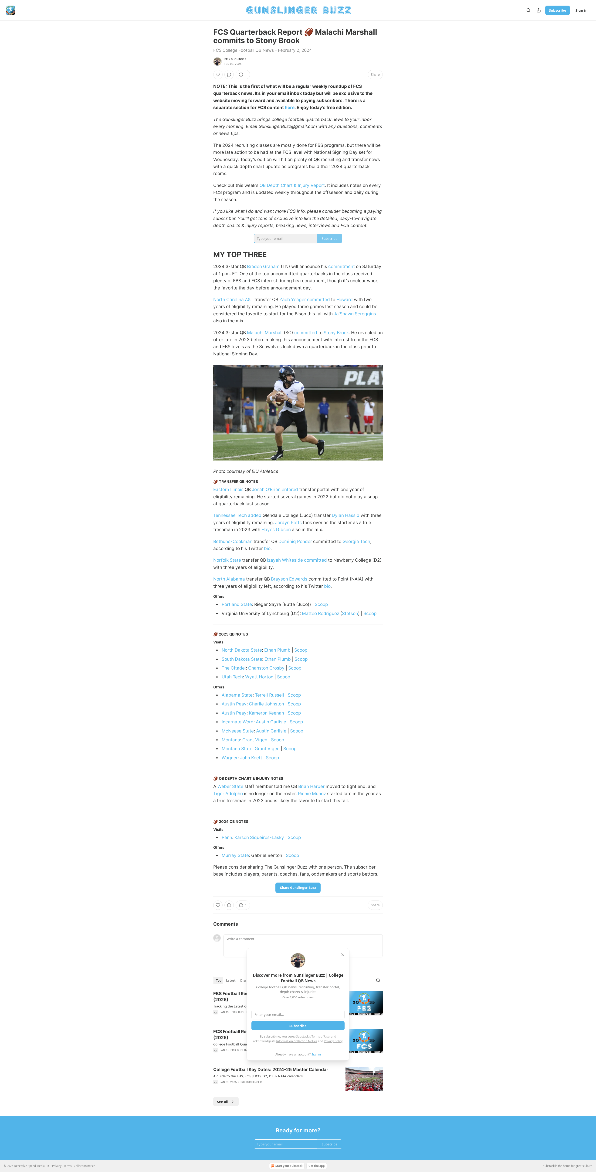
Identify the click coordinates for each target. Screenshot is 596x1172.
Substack (549, 1166)
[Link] (206, 254)
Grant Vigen (254, 739)
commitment (341, 266)
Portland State (237, 604)
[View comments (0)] (229, 74)
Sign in (582, 10)
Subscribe (557, 10)
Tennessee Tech (230, 515)
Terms (68, 1166)
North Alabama (229, 579)
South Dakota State (242, 659)
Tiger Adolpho (228, 793)
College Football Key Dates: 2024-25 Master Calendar (270, 1069)
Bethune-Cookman (232, 541)
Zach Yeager (292, 299)
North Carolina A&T (233, 299)
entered (290, 489)
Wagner (230, 757)
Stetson (350, 613)
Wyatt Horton (259, 677)
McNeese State (238, 731)
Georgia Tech (356, 541)
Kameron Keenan (266, 713)
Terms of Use (320, 1036)
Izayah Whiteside (285, 560)
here (290, 107)
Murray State (235, 855)
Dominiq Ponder (295, 541)
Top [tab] (218, 980)
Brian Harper (311, 786)
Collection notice (84, 1166)
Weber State (230, 786)
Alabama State (237, 695)
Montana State (237, 748)
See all (222, 1101)
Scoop (321, 604)
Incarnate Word (238, 722)
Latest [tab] (231, 980)
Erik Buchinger (235, 59)
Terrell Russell (269, 695)
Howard (344, 299)
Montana (231, 739)
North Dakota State (242, 650)
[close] (342, 955)
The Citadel (234, 668)
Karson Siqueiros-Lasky (259, 837)
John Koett (251, 757)
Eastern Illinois (228, 489)
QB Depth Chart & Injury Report (292, 185)
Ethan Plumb (277, 650)
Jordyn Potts (288, 522)
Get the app (316, 1166)
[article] (298, 1079)
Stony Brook (336, 332)
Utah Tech (232, 677)
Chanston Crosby (266, 668)
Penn (227, 837)
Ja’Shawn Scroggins (355, 313)
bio (267, 548)
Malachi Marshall (265, 332)
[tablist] (237, 980)
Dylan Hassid (345, 515)
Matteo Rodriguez (320, 613)
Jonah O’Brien (266, 489)
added (254, 515)
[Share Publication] (538, 10)
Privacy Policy (333, 1041)
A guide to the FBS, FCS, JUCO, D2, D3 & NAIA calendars (258, 1076)
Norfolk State (227, 560)
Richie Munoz (312, 793)
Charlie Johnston (266, 704)
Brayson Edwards (289, 579)
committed (318, 299)
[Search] (528, 10)
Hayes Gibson (276, 529)
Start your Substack (288, 1166)
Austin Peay (234, 704)
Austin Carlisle (271, 722)
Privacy (56, 1166)
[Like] (218, 74)
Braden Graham (263, 266)
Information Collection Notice (296, 1041)
